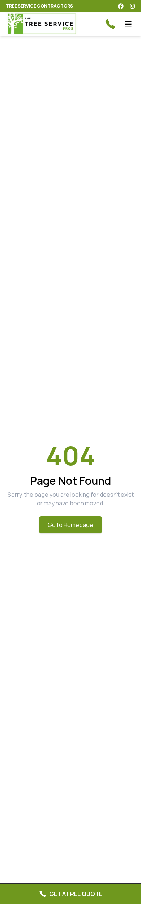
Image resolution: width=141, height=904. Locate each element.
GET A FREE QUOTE (75, 894)
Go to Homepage (70, 525)
